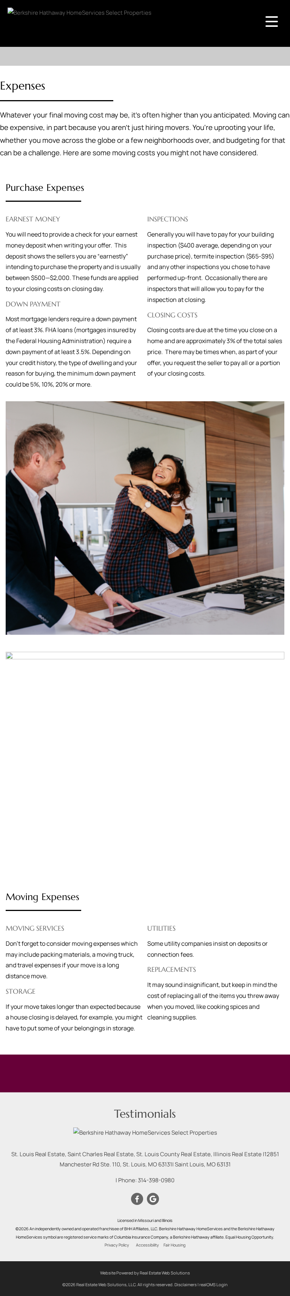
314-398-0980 (156, 1180)
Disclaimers (185, 1284)
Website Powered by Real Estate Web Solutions (145, 1273)
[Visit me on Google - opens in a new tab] (153, 1199)
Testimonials (145, 1114)
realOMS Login (213, 1284)
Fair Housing (174, 1245)
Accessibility (147, 1245)
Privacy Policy (117, 1245)
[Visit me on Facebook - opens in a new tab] (137, 1199)
